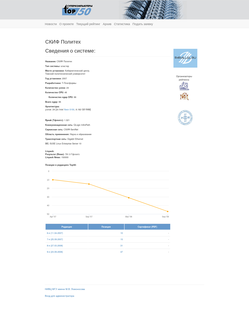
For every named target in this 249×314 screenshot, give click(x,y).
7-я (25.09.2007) (55, 239)
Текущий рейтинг (88, 24)
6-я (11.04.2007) (55, 233)
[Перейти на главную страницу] (77, 9)
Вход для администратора (59, 295)
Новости (51, 24)
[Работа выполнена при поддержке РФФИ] (185, 117)
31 (121, 245)
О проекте (66, 24)
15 (121, 239)
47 (121, 251)
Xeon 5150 (69, 109)
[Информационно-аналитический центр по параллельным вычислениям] (185, 57)
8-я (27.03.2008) (55, 245)
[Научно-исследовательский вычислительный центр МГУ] (184, 86)
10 (121, 233)
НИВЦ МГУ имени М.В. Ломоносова (65, 289)
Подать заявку (142, 24)
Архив (107, 24)
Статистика (122, 24)
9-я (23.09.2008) (55, 251)
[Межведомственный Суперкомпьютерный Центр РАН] (184, 96)
